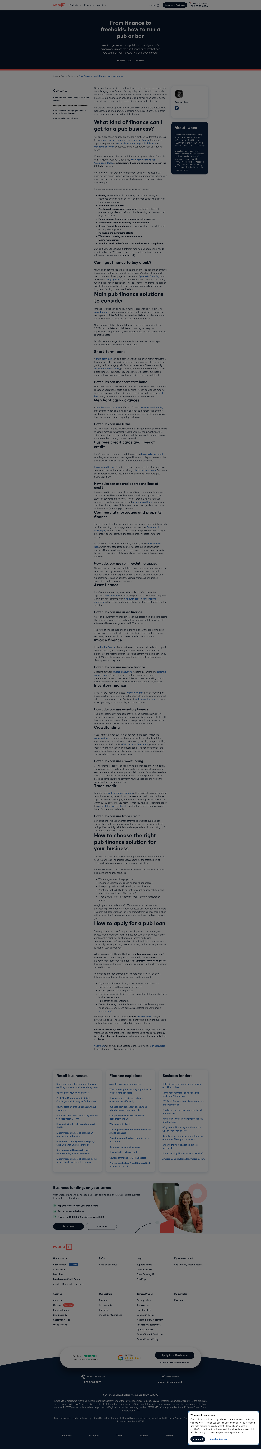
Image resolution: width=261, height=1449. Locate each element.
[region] (223, 1428)
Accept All (198, 1439)
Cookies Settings (218, 1439)
